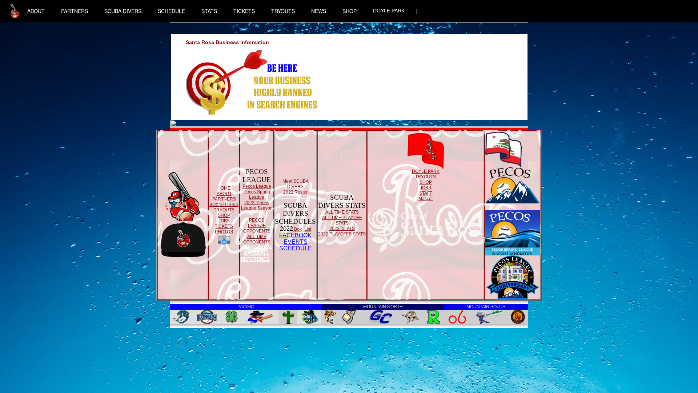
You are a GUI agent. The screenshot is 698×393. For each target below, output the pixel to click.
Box (297, 229)
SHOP (349, 11)
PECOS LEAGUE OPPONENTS (256, 226)
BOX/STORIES (223, 204)
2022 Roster (295, 192)
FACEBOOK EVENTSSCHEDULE (295, 241)
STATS (209, 11)
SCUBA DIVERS (122, 11)
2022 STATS (342, 228)
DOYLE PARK (389, 10)
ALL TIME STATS (342, 212)
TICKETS (244, 11)
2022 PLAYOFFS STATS (342, 234)
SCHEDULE (171, 11)
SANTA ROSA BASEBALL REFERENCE (256, 253)
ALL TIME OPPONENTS (256, 239)
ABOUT (36, 11)
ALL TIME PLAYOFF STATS (342, 220)
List (307, 229)
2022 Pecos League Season (257, 205)
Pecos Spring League (257, 194)
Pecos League (256, 186)
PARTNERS (74, 11)
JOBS (224, 220)
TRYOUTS (283, 11)
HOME (223, 188)
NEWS (318, 11)
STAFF (425, 193)
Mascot (425, 198)
